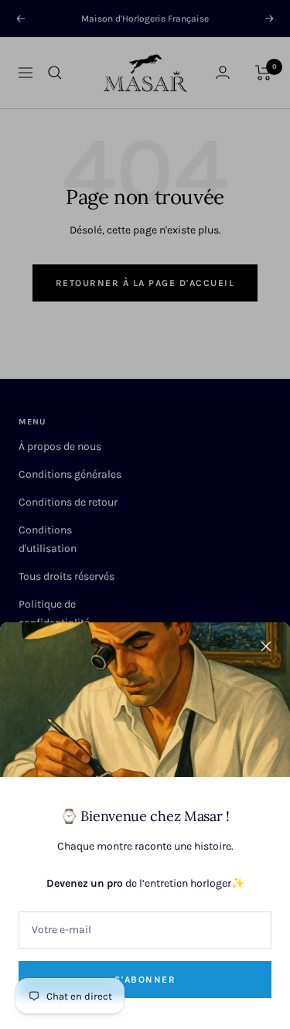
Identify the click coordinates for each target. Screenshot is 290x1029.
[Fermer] (266, 646)
